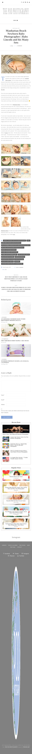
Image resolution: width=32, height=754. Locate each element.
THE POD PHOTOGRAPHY (11, 747)
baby (28, 240)
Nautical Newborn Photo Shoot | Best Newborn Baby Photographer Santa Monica (16, 524)
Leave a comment (19, 267)
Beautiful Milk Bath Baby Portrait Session (16, 500)
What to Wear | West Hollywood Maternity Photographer (15, 434)
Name (2, 395)
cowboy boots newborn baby (9, 254)
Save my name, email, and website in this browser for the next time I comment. (15, 411)
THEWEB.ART (26, 747)
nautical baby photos (7, 261)
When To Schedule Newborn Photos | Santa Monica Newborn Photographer (19, 451)
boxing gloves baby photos (9, 249)
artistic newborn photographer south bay (14, 240)
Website (3, 404)
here (14, 234)
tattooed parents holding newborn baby (12, 263)
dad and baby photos (23, 254)
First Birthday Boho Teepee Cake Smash (15, 340)
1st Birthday (5, 339)
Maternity (16, 490)
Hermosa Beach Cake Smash (16, 476)
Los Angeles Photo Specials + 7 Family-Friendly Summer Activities (19, 458)
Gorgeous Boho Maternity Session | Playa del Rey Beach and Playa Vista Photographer (16, 488)
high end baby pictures (7, 256)
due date (3, 89)
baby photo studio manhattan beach (11, 242)
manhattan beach (19, 256)
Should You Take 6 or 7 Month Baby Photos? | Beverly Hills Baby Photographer (18, 445)
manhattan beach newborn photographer (12, 259)
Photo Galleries (12, 545)
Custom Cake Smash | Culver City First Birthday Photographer (19, 438)
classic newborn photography (9, 252)
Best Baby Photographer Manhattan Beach (13, 247)
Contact (19, 547)
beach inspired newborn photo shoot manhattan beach (16, 245)
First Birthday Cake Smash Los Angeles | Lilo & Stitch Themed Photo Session (16, 512)
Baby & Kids (16, 502)
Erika (12, 45)
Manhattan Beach (16, 104)
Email (2, 399)
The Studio (22, 545)
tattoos (6, 132)
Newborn (19, 45)
